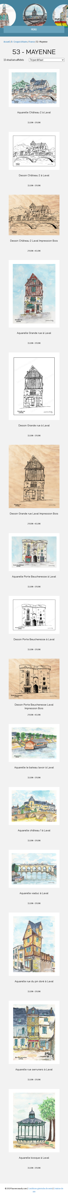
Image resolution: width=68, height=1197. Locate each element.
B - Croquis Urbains (19, 41)
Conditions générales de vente (40, 1188)
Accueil (7, 41)
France (32, 41)
